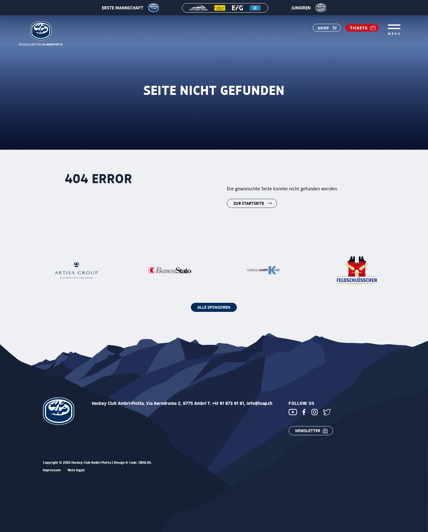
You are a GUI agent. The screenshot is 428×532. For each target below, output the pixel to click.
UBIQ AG (144, 462)
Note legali (76, 470)
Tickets (359, 27)
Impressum (51, 470)
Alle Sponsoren (213, 307)
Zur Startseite (248, 203)
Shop (323, 27)
